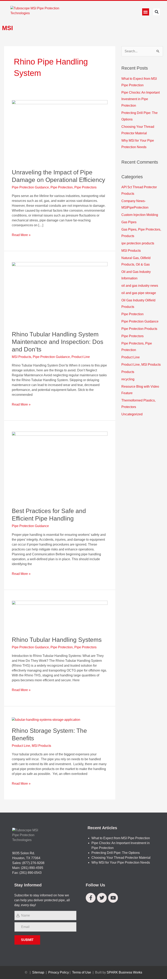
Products (127, 372)
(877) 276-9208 (33, 863)
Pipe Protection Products (139, 328)
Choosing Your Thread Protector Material (121, 857)
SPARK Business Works (124, 972)
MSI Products (21, 357)
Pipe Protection (62, 187)
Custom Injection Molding (139, 215)
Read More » (21, 235)
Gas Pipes (128, 222)
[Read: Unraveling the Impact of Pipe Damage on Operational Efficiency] (59, 131)
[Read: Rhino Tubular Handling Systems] (59, 615)
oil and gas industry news (139, 285)
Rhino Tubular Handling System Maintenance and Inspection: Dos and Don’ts (57, 342)
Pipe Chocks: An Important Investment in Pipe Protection (140, 99)
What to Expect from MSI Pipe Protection (120, 838)
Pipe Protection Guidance (30, 187)
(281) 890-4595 (32, 868)
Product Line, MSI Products (31, 745)
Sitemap (38, 972)
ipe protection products (137, 243)
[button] (145, 11)
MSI (7, 28)
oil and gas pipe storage (138, 293)
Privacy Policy (58, 972)
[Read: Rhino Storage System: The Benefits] (46, 719)
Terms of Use (81, 972)
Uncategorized (132, 414)
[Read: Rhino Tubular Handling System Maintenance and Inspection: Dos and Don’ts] (59, 293)
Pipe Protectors (85, 187)
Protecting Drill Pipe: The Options (115, 852)
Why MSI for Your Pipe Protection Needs (120, 862)
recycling (127, 379)
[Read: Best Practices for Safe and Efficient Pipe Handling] (59, 466)
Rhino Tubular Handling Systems (57, 639)
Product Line (80, 357)
